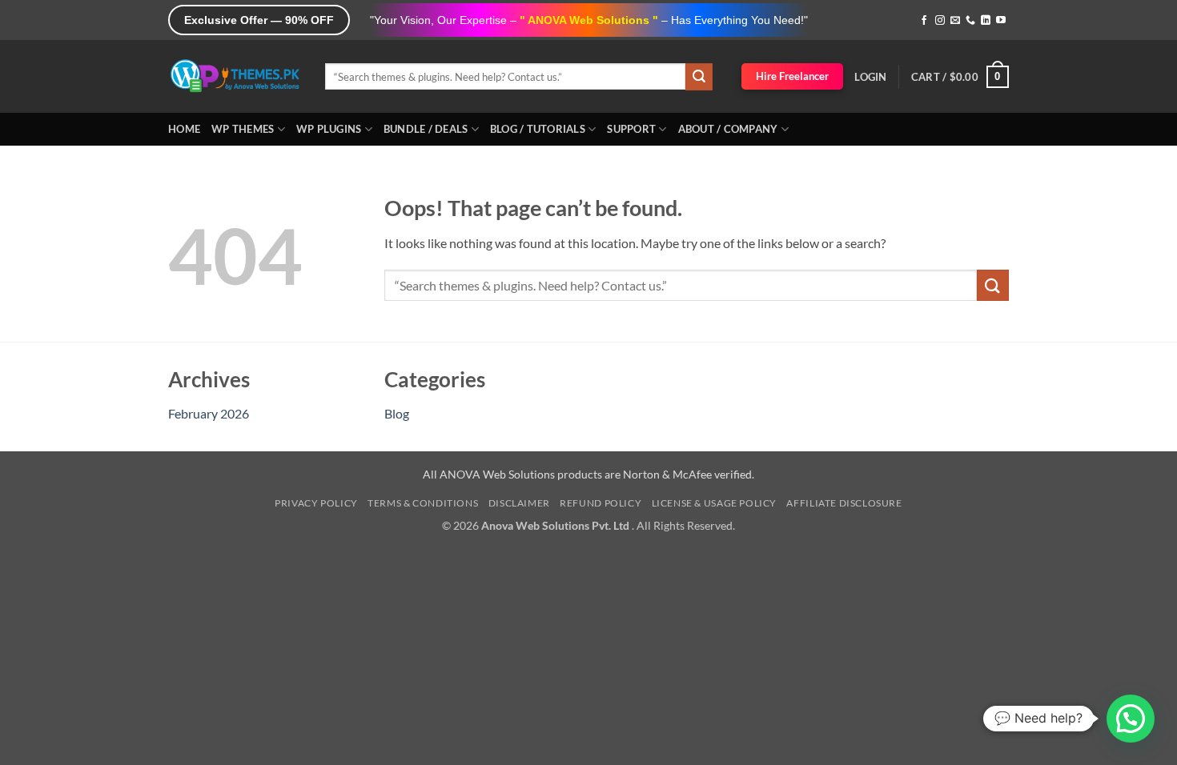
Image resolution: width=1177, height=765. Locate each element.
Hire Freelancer (792, 76)
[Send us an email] (955, 20)
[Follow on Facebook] (924, 20)
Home (184, 128)
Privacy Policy (316, 503)
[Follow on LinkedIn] (985, 20)
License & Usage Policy (714, 503)
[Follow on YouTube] (1001, 20)
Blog (396, 413)
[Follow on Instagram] (940, 20)
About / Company (728, 128)
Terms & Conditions (423, 503)
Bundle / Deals (426, 128)
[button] (870, 77)
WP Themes (242, 128)
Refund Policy (600, 503)
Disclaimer (519, 503)
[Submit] (699, 76)
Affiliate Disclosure (844, 503)
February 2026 (208, 413)
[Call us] (970, 20)
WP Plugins (329, 128)
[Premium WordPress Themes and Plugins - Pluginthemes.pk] (234, 76)
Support (631, 128)
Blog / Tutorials (537, 128)
